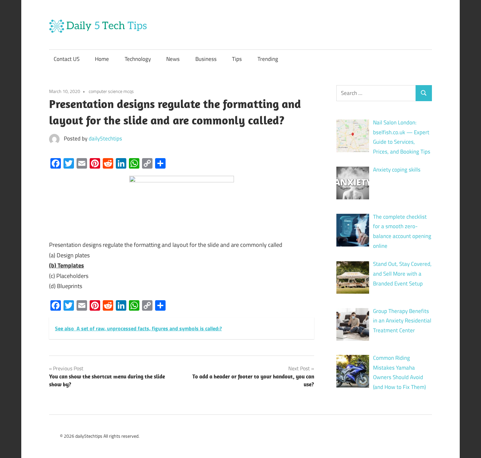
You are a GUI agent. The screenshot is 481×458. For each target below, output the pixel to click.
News (173, 59)
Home (102, 59)
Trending (268, 59)
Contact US (67, 59)
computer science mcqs (111, 91)
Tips (237, 59)
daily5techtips (105, 138)
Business (206, 59)
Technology (138, 59)
